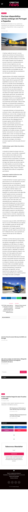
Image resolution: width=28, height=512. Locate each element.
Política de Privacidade (14, 476)
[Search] (26, 3)
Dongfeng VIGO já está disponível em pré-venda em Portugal (18, 415)
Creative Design (15, 486)
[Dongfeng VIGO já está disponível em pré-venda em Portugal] (5, 416)
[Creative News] (14, 4)
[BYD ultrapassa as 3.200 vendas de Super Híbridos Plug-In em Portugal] (5, 409)
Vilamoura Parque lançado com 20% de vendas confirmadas (20, 307)
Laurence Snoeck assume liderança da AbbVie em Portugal (13, 337)
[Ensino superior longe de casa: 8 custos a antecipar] (14, 387)
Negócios (4, 13)
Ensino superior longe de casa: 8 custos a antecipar (13, 397)
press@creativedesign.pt (15, 473)
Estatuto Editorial (14, 478)
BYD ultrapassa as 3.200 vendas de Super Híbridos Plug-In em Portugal (18, 409)
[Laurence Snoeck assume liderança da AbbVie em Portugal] (14, 328)
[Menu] (2, 3)
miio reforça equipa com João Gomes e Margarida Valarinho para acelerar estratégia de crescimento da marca (13, 360)
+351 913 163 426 (12, 474)
